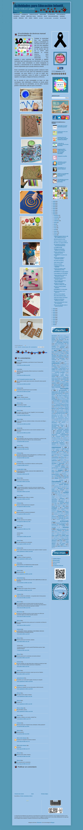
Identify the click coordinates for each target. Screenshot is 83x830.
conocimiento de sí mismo (58, 373)
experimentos (57, 447)
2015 (54, 314)
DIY (30, 347)
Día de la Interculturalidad (64, 399)
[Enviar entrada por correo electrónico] (25, 345)
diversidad (54, 426)
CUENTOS (36, 18)
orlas (55, 503)
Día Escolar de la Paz (60, 413)
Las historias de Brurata (58, 565)
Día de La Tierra (65, 402)
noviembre (56, 217)
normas (61, 497)
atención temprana (56, 348)
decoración (57, 385)
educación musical (60, 436)
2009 (54, 324)
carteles (54, 361)
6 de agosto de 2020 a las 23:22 (23, 506)
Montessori (60, 488)
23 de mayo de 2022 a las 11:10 (23, 763)
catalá (65, 361)
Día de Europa (60, 397)
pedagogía (55, 507)
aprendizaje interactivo (62, 342)
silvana (18, 563)
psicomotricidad (55, 525)
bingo (62, 353)
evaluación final (55, 445)
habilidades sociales (63, 459)
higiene (62, 460)
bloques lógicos (59, 354)
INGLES (45, 16)
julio (55, 224)
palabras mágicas (57, 505)
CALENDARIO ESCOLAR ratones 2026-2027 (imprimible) (62, 180)
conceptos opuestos (65, 371)
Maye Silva (19, 436)
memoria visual (58, 485)
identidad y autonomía (58, 463)
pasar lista (65, 505)
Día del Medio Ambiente (63, 408)
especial (67, 440)
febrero (55, 233)
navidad (66, 492)
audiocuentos (66, 348)
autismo (64, 350)
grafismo (56, 456)
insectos (67, 464)
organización (54, 502)
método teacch (57, 487)
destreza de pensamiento (57, 393)
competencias (64, 367)
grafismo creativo (63, 456)
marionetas (64, 483)
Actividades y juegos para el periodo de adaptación (61, 163)
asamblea (54, 346)
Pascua (53, 506)
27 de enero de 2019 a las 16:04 (23, 384)
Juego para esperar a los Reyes (60, 297)
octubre (56, 218)
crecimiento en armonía (60, 381)
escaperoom (65, 438)
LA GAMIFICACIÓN (58, 247)
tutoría (61, 542)
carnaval (54, 359)
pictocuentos (64, 510)
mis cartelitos (55, 18)
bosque (65, 354)
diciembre (56, 215)
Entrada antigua (44, 793)
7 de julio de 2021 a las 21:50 (23, 650)
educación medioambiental (60, 434)
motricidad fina (34, 347)
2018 (54, 308)
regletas (53, 530)
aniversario (61, 339)
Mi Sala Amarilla (56, 560)
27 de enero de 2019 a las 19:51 (23, 415)
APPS (26, 18)
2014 (54, 315)
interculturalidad (55, 467)
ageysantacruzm (20, 678)
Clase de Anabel (56, 562)
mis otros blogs (63, 18)
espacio (61, 440)
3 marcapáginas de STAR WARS (61, 273)
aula (55, 350)
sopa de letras (56, 538)
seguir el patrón (55, 535)
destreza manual (25, 347)
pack (68, 503)
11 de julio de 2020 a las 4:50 (23, 474)
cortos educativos (56, 380)
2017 (54, 310)
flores (60, 452)
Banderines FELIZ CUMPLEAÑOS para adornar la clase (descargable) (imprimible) (61, 151)
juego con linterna (59, 468)
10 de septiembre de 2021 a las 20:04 (25, 688)
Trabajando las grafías (62, 156)
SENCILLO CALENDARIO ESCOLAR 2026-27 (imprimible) (62, 174)
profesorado (64, 521)
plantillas (59, 511)
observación (55, 499)
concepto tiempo (62, 369)
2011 (54, 321)
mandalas (62, 480)
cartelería (63, 359)
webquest (65, 546)
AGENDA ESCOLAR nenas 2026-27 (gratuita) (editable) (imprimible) (62, 138)
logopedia (66, 477)
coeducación (64, 364)
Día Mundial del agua (58, 419)
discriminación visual (58, 425)
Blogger (52, 822)
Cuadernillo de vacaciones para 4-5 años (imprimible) (62, 144)
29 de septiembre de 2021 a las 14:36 (25, 711)
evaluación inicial (63, 445)
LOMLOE (56, 478)
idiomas (53, 464)
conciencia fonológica (60, 372)
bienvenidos (56, 353)
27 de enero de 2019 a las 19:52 (23, 424)
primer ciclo (61, 516)
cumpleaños (66, 384)
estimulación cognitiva (58, 442)
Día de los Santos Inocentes (62, 404)
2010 (54, 322)
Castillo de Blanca (57, 558)
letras (65, 475)
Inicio (32, 793)
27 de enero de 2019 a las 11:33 (23, 375)
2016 (54, 312)
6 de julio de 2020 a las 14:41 (23, 457)
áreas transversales (59, 343)
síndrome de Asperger (64, 536)
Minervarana (19, 611)
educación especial (60, 433)
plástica (67, 511)
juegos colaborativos (57, 471)
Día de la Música (57, 402)
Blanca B (19, 395)
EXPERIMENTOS (25, 14)
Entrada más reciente (19, 793)
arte (68, 343)
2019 (54, 213)
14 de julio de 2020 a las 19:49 (23, 491)
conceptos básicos (55, 371)
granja (62, 457)
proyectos (54, 524)
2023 (54, 206)
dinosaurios (55, 422)
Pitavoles (55, 563)
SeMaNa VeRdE (65, 535)
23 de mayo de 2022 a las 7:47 (23, 741)
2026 (54, 201)
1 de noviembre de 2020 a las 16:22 (24, 582)
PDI (64, 506)
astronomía (54, 347)
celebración (56, 363)
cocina (57, 364)
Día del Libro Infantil (59, 407)
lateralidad (64, 473)
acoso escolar (63, 335)
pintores (53, 511)
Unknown (19, 388)
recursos (66, 527)
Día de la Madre (56, 400)
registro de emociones (61, 529)
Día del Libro (66, 405)
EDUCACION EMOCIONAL (53, 16)
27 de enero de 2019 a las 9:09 (23, 365)
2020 (54, 212)
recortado (54, 527)
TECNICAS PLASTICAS (33, 14)
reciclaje (64, 525)
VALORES (15, 18)
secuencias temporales (62, 534)
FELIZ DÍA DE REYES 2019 (59, 295)
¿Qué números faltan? (58, 262)
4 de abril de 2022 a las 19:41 (23, 726)
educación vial (66, 437)
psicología (62, 524)
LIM (52, 477)
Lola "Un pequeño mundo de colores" (25, 379)
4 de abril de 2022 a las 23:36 (23, 733)
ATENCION (23, 16)
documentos (55, 427)
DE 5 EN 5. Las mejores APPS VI (61, 242)
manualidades (57, 481)
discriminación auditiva (58, 423)
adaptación (54, 337)
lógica (60, 477)
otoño (61, 503)
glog (53, 455)
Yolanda (19, 360)
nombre (53, 497)
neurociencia (60, 494)
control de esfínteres (56, 377)
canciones (62, 358)
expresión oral (65, 448)
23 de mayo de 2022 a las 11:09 (23, 756)
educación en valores (62, 432)
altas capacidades (63, 338)
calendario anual (62, 355)
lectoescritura (55, 474)
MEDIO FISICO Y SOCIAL (31, 16)
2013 (54, 317)
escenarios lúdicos (55, 440)
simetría (56, 536)
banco (53, 351)
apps (58, 340)
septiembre (56, 220)
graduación (66, 455)
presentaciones (61, 515)
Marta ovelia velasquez (22, 745)
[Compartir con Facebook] (42, 347)
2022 (54, 208)
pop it (61, 514)
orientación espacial (64, 502)
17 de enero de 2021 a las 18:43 (23, 597)
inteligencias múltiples (60, 466)
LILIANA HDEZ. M (21, 469)
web (59, 546)
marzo (55, 231)
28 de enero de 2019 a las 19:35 (23, 432)
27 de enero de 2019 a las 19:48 (23, 399)
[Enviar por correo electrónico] (38, 347)
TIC (61, 540)
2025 (54, 203)
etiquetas (54, 444)
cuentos (54, 383)
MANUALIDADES (43, 14)
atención (20, 347)
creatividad (66, 380)
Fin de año (62, 451)
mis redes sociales (48, 18)
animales (54, 339)
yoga (53, 547)
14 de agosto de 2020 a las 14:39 (24, 536)
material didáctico (64, 484)
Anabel (18, 369)
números (62, 498)
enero (55, 234)
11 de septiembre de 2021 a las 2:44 (24, 696)
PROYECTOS (39, 16)
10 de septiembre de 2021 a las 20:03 (25, 681)
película (63, 509)
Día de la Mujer (65, 400)
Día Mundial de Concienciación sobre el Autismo (60, 417)
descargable (64, 388)
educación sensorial (56, 437)
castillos (60, 361)
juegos (61, 470)
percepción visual (55, 510)
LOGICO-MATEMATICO (61, 14)
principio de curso (64, 518)
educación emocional (63, 430)
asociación (63, 346)
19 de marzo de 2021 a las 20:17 (23, 625)
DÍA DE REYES (57, 405)
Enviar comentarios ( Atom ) (26, 796)
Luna (53, 480)
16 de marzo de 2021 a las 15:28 (23, 616)
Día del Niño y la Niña (58, 409)
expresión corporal (56, 448)
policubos (56, 514)
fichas (58, 450)
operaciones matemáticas (58, 501)
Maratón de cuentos (56, 483)
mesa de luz (66, 485)
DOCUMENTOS (16, 16)
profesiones (54, 521)
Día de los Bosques (58, 403)
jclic (53, 468)
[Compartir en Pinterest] (43, 347)
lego (53, 475)
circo (66, 363)
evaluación (63, 444)
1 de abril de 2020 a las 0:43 (23, 441)
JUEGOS (30, 18)
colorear (54, 366)
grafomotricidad (55, 457)
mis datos (41, 18)
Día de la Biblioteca (61, 398)
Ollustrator (39, 822)
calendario (54, 355)
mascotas (54, 484)
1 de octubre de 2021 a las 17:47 (24, 718)
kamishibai (57, 473)
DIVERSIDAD (62, 16)
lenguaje (58, 475)
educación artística (63, 429)
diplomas (64, 422)
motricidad (62, 489)
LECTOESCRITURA (51, 14)
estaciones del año (60, 441)
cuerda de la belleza (64, 383)
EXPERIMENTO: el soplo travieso (61, 271)
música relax (58, 492)
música (67, 491)
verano (54, 544)
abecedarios (54, 335)
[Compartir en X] (41, 347)
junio (55, 225)
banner (67, 351)
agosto (55, 222)
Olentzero (64, 499)
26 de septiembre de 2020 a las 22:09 (25, 566)
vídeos (63, 544)
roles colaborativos (63, 531)
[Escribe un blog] (39, 347)
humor (64, 461)
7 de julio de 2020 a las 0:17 (23, 465)
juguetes (67, 471)
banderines (60, 351)
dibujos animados (62, 421)
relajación (59, 530)
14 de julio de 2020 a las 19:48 (23, 481)
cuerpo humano (57, 384)
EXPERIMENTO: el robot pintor (60, 289)
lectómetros (65, 474)
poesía (67, 512)
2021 (54, 210)
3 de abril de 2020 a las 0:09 (23, 449)
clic (53, 364)
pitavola (19, 428)
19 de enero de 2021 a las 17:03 (23, 607)
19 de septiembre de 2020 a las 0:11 (24, 558)
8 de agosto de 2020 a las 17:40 (23, 521)
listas (56, 477)
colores (56, 367)
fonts (65, 452)
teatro (60, 539)
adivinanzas (60, 337)
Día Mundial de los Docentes (63, 418)
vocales (53, 546)
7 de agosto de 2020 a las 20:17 (23, 514)
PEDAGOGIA (21, 18)
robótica (56, 531)
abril (55, 229)
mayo (55, 227)
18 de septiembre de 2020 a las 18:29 (25, 551)
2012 (54, 319)
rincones (67, 530)
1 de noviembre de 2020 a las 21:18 (24, 590)
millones (63, 487)
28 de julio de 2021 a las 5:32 (23, 666)
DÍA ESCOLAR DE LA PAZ (59, 239)
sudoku (63, 538)
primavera (54, 516)
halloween (54, 460)
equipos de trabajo (57, 438)
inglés (59, 464)
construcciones (63, 376)
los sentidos (64, 478)
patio (59, 506)
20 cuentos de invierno (59, 260)
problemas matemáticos (61, 519)
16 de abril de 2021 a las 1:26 (23, 641)
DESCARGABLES (16, 14)
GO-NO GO (59, 455)
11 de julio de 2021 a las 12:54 (23, 657)
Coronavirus (63, 379)
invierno (63, 467)
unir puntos (63, 543)
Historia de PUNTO (58, 264)
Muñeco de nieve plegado (59, 294)
